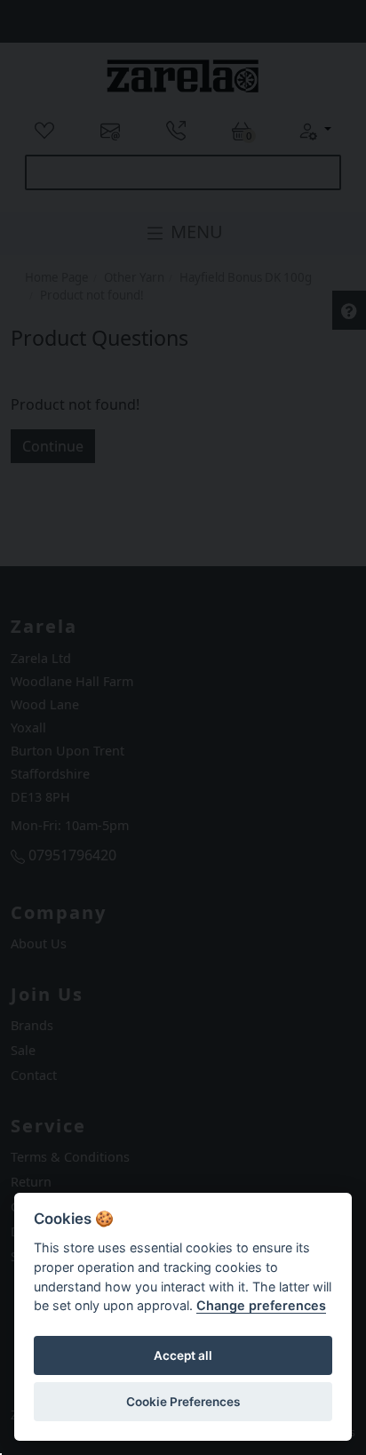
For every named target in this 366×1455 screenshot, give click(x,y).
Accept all (183, 1355)
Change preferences (261, 1305)
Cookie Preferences (183, 1402)
